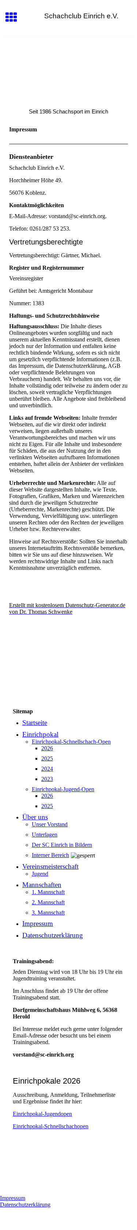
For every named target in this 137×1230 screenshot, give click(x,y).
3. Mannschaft (48, 912)
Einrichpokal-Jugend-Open (63, 789)
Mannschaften (41, 885)
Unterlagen (44, 834)
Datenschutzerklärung (52, 935)
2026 (47, 748)
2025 (47, 758)
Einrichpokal (40, 734)
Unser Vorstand (50, 824)
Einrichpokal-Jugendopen (42, 1114)
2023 (47, 779)
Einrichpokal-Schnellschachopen (50, 1126)
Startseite (34, 722)
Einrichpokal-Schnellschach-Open (71, 742)
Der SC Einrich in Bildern (62, 845)
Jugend (40, 874)
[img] (68, 68)
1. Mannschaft (48, 892)
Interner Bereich (50, 855)
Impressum (37, 923)
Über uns (35, 817)
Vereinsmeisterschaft (50, 866)
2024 (47, 769)
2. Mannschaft (48, 902)
